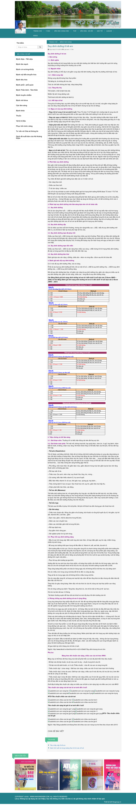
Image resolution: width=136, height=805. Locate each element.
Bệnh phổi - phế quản (24, 85)
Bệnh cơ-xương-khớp (25, 69)
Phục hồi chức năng (24, 126)
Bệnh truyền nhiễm (23, 95)
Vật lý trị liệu (21, 121)
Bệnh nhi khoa (22, 100)
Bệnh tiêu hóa (21, 80)
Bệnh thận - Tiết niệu (24, 59)
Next (118, 774)
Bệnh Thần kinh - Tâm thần (27, 90)
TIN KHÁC (51, 739)
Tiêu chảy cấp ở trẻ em (57, 745)
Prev (17, 774)
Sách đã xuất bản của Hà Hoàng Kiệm (29, 137)
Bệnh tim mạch (22, 64)
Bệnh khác (20, 111)
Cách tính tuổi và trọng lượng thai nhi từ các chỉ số (67, 748)
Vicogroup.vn (116, 802)
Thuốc (18, 116)
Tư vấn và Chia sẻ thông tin (27, 131)
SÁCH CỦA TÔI (20, 756)
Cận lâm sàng (21, 105)
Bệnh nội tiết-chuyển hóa (26, 75)
